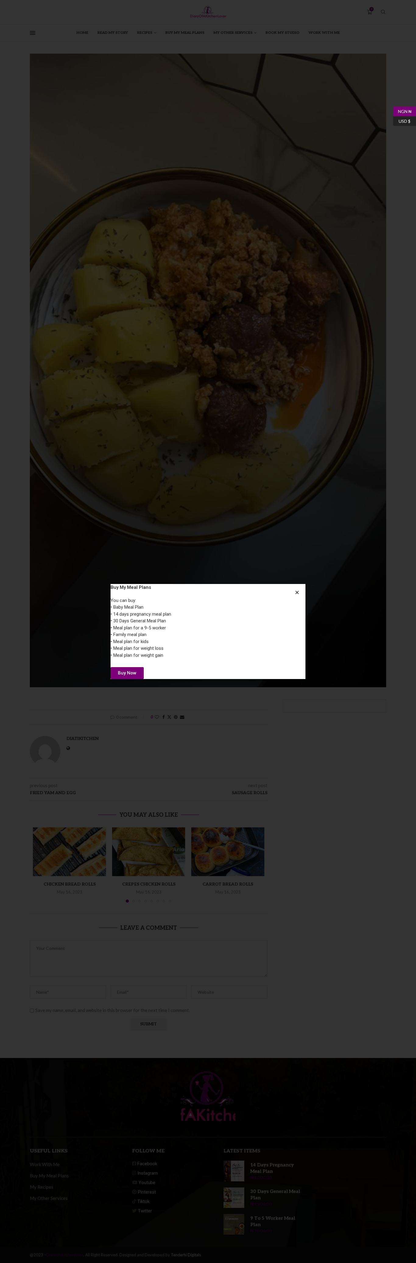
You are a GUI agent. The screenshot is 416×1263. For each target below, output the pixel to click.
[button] (297, 592)
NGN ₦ (402, 110)
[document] (208, 631)
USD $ (402, 120)
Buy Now (127, 673)
